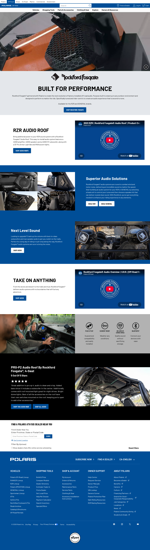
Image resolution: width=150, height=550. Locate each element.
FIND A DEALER (105, 459)
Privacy (35, 524)
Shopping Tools (48, 10)
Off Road (11, 2)
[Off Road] (10, 6)
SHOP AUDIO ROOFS (22, 150)
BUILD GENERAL (106, 204)
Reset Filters (134, 448)
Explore (95, 10)
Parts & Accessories (66, 10)
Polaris (3, 2)
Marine (32, 2)
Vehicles (36, 10)
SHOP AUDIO (17, 250)
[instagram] (122, 524)
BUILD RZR (91, 204)
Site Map (28, 524)
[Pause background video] (146, 67)
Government (51, 2)
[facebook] (114, 524)
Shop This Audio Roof (21, 406)
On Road (25, 2)
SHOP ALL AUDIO (40, 406)
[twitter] (130, 524)
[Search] (89, 5)
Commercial (41, 2)
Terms (62, 524)
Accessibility (70, 524)
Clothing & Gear (83, 10)
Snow (18, 2)
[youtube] (138, 524)
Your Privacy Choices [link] (47, 524)
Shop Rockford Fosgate (75, 110)
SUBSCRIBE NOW (83, 459)
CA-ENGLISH (125, 459)
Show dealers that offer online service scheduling (32, 448)
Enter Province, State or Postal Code (27, 432)
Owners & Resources (110, 10)
